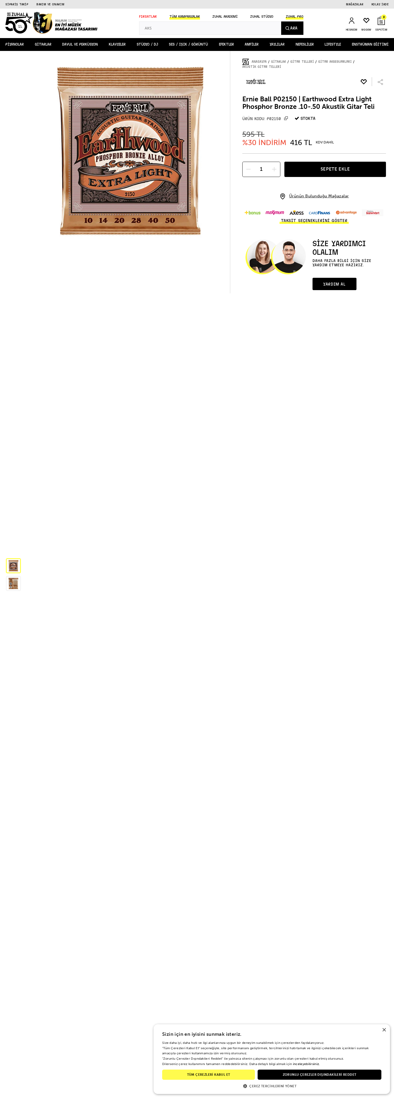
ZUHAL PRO (294, 17)
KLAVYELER (117, 44)
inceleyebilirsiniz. (306, 1064)
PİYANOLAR (14, 44)
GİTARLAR (43, 44)
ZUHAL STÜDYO (261, 17)
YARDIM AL (334, 284)
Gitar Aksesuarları (335, 61)
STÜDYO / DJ (147, 44)
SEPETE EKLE (335, 169)
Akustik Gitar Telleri (261, 66)
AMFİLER (252, 44)
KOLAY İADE (380, 4)
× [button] (384, 1030)
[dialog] (272, 1059)
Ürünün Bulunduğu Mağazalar (319, 196)
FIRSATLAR (148, 17)
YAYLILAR (277, 44)
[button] (13, 565)
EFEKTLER (226, 44)
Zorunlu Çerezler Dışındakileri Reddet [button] (319, 1075)
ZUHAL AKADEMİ (225, 17)
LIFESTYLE (333, 44)
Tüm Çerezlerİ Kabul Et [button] (208, 1075)
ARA (293, 28)
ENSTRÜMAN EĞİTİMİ (370, 44)
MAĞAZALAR (354, 4)
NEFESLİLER (305, 44)
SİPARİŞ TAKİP (16, 4)
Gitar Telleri (302, 61)
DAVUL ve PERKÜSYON (80, 44)
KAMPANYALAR (184, 17)
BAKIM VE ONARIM (50, 4)
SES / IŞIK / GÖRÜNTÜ (188, 44)
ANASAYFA (259, 61)
